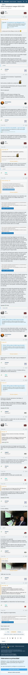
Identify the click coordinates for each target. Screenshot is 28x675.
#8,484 (26, 125)
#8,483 (26, 107)
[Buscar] (26, 1)
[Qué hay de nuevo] (23, 1)
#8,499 (26, 583)
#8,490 (26, 380)
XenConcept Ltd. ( (6, 652)
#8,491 (26, 416)
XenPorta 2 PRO (3, 655)
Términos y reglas (10, 646)
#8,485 (26, 147)
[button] (6, 644)
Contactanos (3, 646)
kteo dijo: (3, 431)
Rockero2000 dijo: (5, 180)
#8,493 (26, 457)
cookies (8, 661)
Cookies (3, 644)
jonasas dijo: (4, 19)
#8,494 (26, 471)
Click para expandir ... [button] (14, 161)
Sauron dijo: (4, 585)
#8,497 (26, 536)
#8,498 (26, 556)
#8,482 (26, 74)
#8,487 (26, 316)
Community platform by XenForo (11, 650)
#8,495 (26, 483)
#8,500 (26, 610)
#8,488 (26, 339)
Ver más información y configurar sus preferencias (13, 666)
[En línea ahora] (3, 104)
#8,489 (26, 367)
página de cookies (10, 187)
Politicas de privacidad (19, 646)
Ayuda (2, 647)
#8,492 (26, 429)
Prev (8, 631)
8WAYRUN (15, 655)
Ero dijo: (3, 342)
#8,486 (26, 178)
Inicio (6, 647)
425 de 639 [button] (13, 631)
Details (10, 652)
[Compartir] (23, 17)
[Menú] (2, 1)
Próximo (19, 631)
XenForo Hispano (13, 654)
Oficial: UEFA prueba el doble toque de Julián (13, 319)
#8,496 (26, 506)
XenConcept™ (20, 651)
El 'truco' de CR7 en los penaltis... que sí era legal (13, 127)
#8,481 (26, 16)
